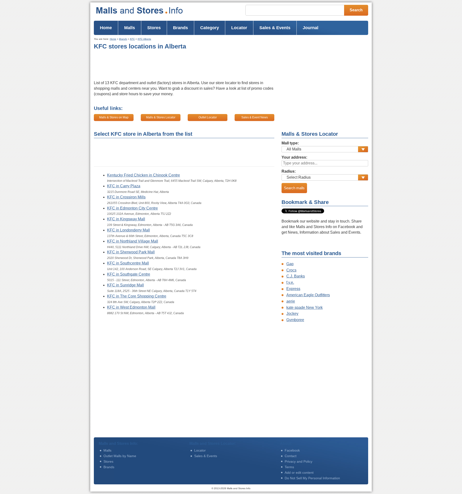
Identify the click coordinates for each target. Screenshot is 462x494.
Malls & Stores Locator (160, 117)
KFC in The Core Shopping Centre (136, 296)
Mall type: (290, 143)
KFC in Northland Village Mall (132, 241)
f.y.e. (290, 282)
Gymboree (295, 320)
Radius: (289, 171)
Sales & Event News (254, 117)
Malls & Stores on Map (113, 117)
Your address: (294, 157)
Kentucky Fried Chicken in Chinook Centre (143, 175)
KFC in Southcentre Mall (128, 263)
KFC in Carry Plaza (123, 186)
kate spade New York (304, 307)
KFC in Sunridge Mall (125, 285)
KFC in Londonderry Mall (128, 230)
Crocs (291, 270)
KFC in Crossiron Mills (126, 197)
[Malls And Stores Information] (149, 10)
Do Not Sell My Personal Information (312, 478)
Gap (290, 264)
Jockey (292, 313)
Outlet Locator (208, 117)
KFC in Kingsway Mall (126, 219)
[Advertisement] (181, 65)
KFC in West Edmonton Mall (131, 307)
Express (293, 289)
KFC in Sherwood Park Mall (131, 252)
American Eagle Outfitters (308, 295)
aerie (290, 301)
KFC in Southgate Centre (128, 274)
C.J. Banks (295, 276)
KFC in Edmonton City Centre (132, 208)
